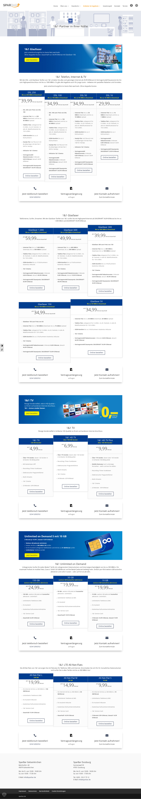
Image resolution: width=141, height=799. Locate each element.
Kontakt (117, 6)
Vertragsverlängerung (71, 193)
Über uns (63, 6)
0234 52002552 (35, 197)
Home (55, 6)
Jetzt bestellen (32, 60)
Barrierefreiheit (44, 791)
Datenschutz (32, 791)
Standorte (75, 6)
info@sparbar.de (30, 777)
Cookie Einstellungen (59, 791)
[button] (4, 795)
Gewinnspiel (107, 6)
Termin (125, 6)
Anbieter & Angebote (91, 6)
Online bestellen (31, 176)
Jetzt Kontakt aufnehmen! (107, 193)
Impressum (22, 791)
